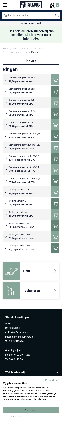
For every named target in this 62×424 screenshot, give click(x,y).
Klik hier (31, 35)
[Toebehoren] (11, 291)
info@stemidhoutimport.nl (19, 336)
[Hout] (11, 271)
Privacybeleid (52, 380)
